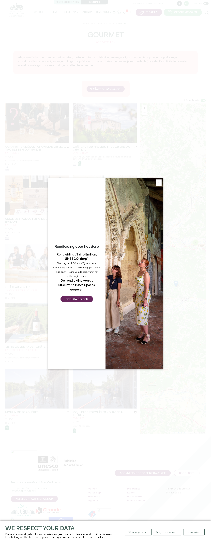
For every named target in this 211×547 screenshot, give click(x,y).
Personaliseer (194, 532)
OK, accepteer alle (138, 532)
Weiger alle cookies (166, 532)
